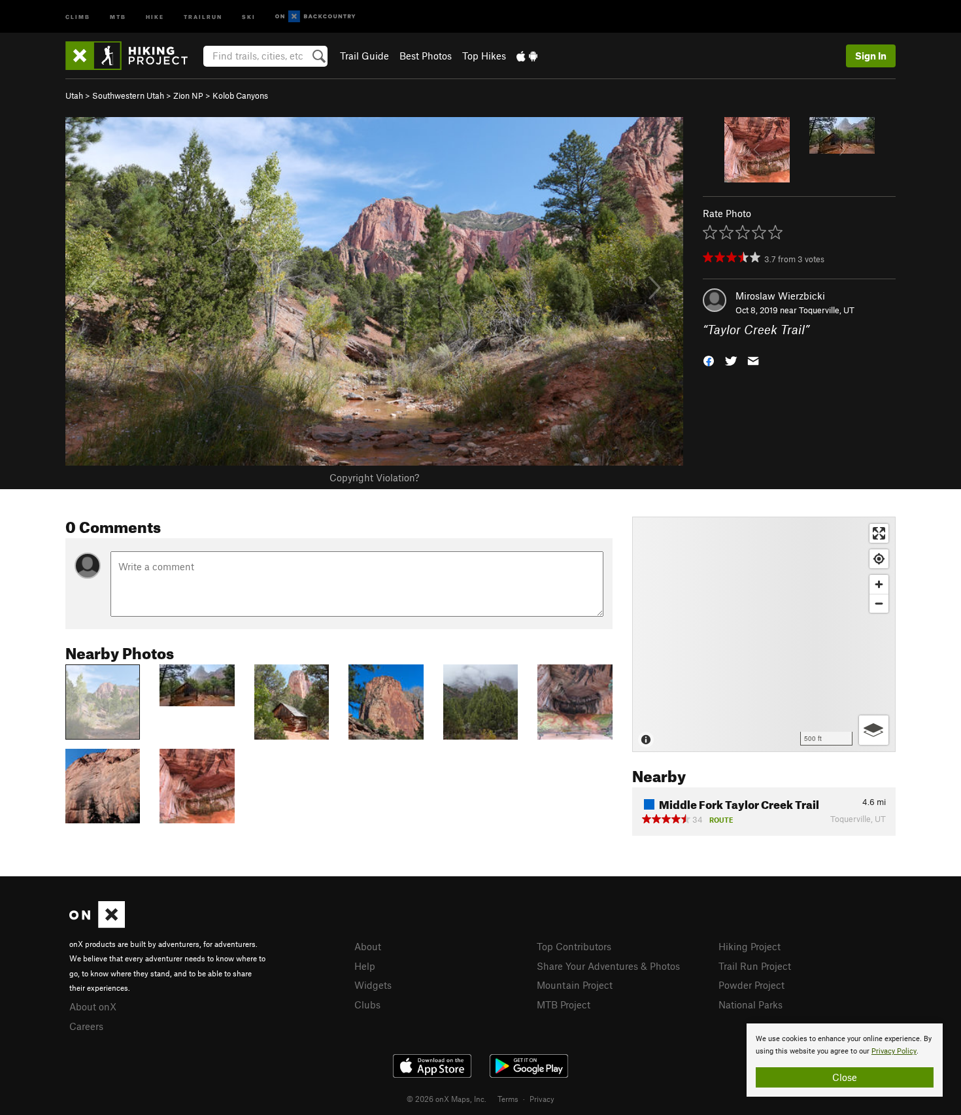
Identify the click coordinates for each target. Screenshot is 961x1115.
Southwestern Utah (128, 95)
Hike (155, 16)
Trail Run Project (754, 966)
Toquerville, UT (826, 310)
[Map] (764, 634)
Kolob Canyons (240, 95)
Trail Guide (364, 55)
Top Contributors (574, 946)
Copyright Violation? (374, 477)
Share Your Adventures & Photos (608, 966)
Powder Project (751, 985)
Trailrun (203, 16)
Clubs (367, 1004)
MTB (118, 16)
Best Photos (425, 55)
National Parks (750, 1004)
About (367, 946)
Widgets (373, 985)
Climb (77, 16)
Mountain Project (575, 985)
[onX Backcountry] (315, 16)
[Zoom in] (878, 584)
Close (844, 1077)
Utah (74, 95)
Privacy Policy (894, 1051)
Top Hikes (484, 55)
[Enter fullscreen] (878, 533)
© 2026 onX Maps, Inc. (446, 1098)
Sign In (870, 55)
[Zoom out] (878, 603)
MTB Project (563, 1004)
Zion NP (188, 95)
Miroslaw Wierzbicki (780, 295)
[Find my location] (878, 558)
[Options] (873, 730)
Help (364, 966)
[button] (709, 360)
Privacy (542, 1098)
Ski (249, 16)
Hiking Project (749, 946)
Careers (86, 1026)
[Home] (133, 55)
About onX (92, 1006)
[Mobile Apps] (526, 55)
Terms (507, 1098)
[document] (845, 1060)
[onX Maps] (97, 924)
